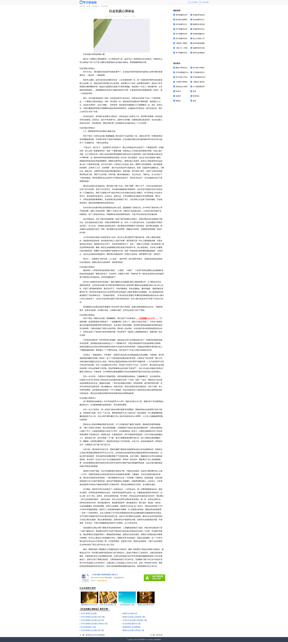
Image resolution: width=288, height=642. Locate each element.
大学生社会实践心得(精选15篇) (135, 620)
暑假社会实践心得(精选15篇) (134, 617)
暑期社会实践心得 (130, 613)
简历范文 (196, 96)
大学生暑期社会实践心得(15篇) (92, 617)
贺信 (194, 101)
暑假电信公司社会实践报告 (95, 635)
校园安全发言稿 (199, 24)
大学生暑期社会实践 (88, 613)
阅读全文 (126, 16)
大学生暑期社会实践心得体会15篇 (93, 624)
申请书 (178, 91)
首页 (88, 6)
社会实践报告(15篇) (88, 627)
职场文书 (96, 6)
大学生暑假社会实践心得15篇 (92, 630)
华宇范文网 (141, 639)
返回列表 (159, 635)
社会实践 (104, 6)
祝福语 (178, 101)
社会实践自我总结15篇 (132, 624)
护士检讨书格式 (199, 68)
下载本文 (133, 16)
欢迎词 (178, 96)
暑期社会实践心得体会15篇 (133, 630)
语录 (194, 91)
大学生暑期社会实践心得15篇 (92, 620)
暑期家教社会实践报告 (132, 627)
